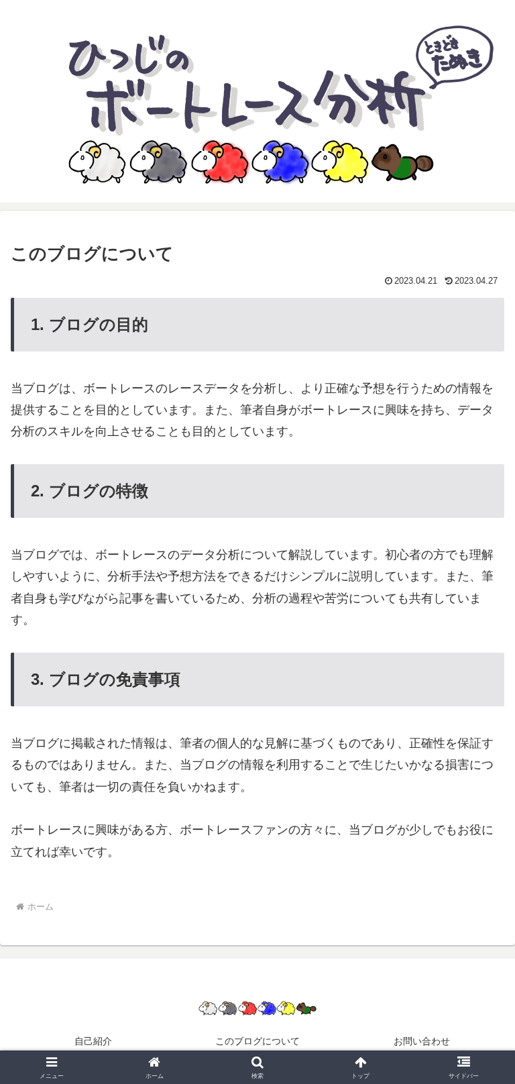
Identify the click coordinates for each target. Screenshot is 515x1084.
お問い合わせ (422, 1041)
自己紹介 (93, 1041)
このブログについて (257, 1041)
